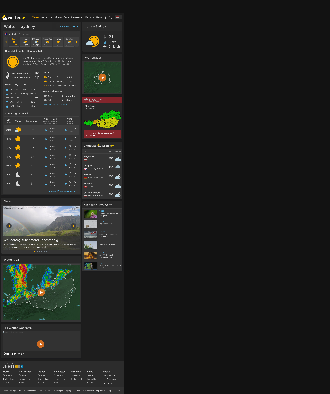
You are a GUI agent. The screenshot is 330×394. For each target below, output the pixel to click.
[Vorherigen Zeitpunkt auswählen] (6, 42)
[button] (73, 225)
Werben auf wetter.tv (85, 390)
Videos (58, 17)
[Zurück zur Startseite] (13, 17)
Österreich (7, 375)
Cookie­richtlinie (45, 390)
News (99, 17)
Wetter (35, 17)
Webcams (89, 17)
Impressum (101, 390)
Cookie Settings (9, 390)
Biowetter (59, 371)
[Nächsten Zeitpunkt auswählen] (76, 42)
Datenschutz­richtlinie (27, 390)
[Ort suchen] (110, 17)
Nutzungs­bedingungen (63, 390)
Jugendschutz (114, 390)
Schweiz (6, 382)
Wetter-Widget (109, 375)
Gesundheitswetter (73, 17)
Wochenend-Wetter (68, 26)
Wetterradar (47, 17)
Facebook (111, 379)
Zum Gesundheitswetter (55, 104)
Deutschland (8, 379)
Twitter (109, 383)
